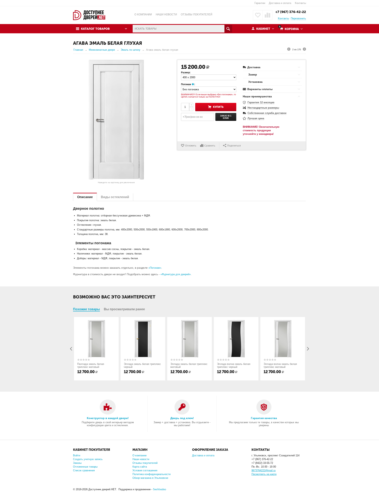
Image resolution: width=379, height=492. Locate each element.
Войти (76, 455)
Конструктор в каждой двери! (108, 418)
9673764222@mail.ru (263, 470)
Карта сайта (139, 466)
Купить (218, 106)
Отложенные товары (85, 466)
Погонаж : (188, 84)
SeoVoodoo (159, 489)
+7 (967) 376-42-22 (290, 12)
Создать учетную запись (88, 459)
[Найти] (228, 29)
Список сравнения (84, 470)
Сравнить (209, 145)
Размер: (185, 72)
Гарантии (259, 3)
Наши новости (140, 459)
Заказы (77, 462)
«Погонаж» (154, 267)
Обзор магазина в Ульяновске (150, 477)
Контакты (300, 3)
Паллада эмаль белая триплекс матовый (90, 365)
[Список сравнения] (267, 15)
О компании (139, 455)
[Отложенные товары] (258, 15)
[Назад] (288, 50)
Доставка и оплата (280, 3)
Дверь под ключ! (182, 418)
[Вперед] (304, 50)
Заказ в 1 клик (225, 117)
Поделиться (234, 145)
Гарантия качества (264, 418)
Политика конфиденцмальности (151, 474)
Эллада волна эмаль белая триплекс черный (233, 365)
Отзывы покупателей (145, 462)
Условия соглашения (144, 470)
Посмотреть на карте (264, 474)
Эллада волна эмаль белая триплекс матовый (280, 365)
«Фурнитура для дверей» (175, 274)
